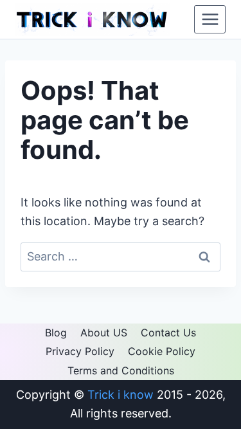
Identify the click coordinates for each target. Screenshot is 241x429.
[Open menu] (210, 19)
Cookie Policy (161, 351)
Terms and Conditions (120, 370)
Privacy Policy (80, 351)
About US (103, 332)
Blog (56, 332)
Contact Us (168, 332)
